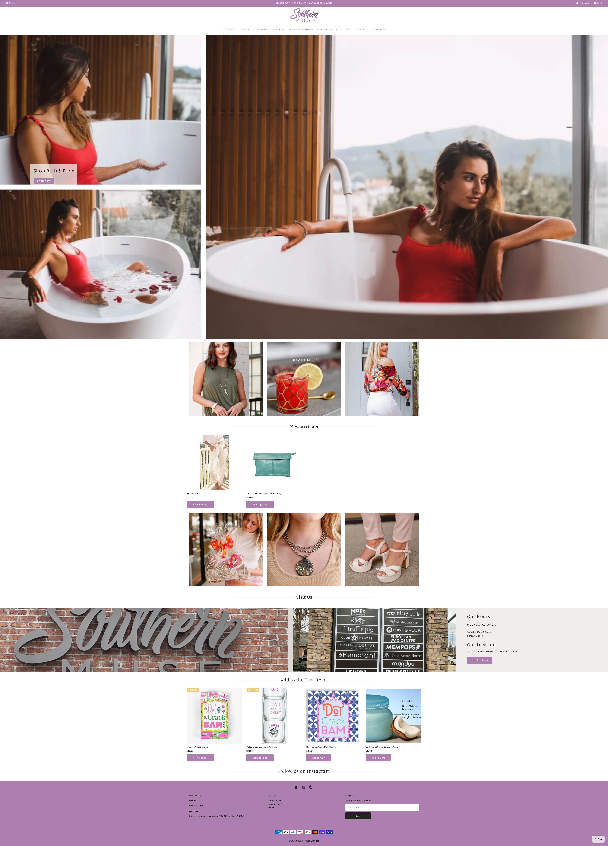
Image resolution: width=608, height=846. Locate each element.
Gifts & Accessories (300, 29)
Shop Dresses (46, 265)
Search (271, 807)
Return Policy (274, 800)
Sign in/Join (584, 3)
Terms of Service (275, 804)
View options (200, 504)
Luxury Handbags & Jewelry (268, 29)
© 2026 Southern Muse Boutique (304, 841)
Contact (362, 29)
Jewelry (243, 29)
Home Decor (379, 29)
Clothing (228, 29)
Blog (349, 29)
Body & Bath (323, 29)
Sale (338, 29)
